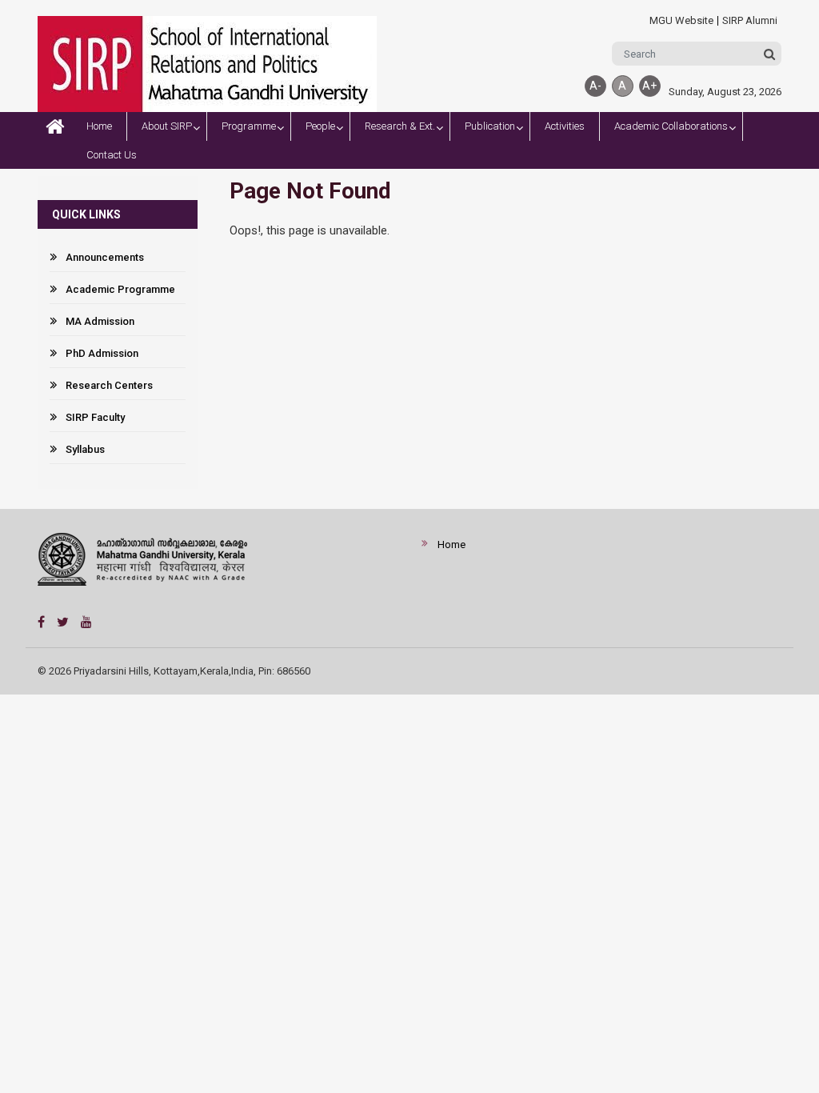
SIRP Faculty (95, 417)
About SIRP (167, 126)
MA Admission (100, 321)
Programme (249, 126)
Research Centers (109, 385)
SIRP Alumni (749, 21)
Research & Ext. (400, 126)
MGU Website (681, 21)
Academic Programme (120, 289)
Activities (565, 126)
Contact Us (111, 155)
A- (595, 85)
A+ (649, 85)
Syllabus (85, 449)
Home (99, 126)
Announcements (105, 257)
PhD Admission (102, 353)
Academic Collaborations (671, 126)
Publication (490, 126)
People (320, 126)
